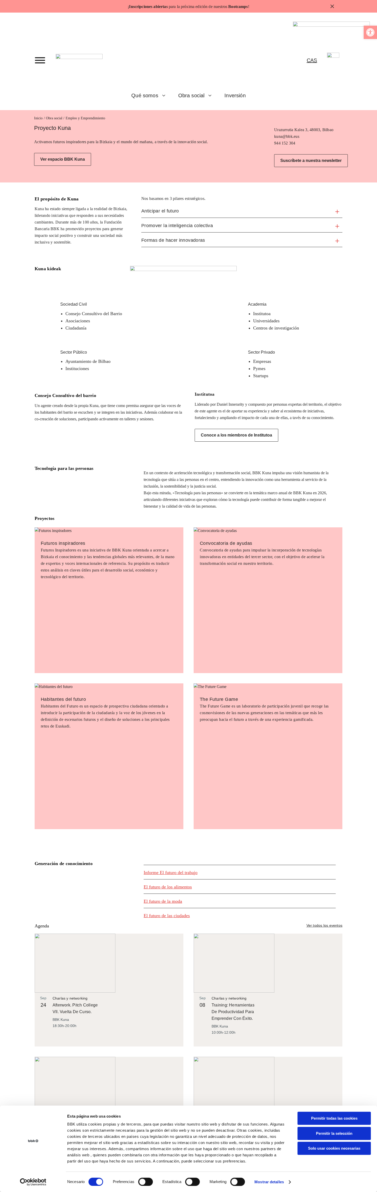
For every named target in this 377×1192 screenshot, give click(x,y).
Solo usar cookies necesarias (334, 1148)
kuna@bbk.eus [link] (286, 136)
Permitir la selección (334, 1133)
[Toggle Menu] (40, 60)
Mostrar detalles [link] (269, 1182)
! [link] (248, 6)
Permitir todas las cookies (334, 1118)
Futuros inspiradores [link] (63, 543)
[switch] (145, 1182)
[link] (370, 32)
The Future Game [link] (219, 699)
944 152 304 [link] (284, 143)
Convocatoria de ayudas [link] (226, 543)
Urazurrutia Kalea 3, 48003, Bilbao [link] (303, 130)
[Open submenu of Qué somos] (165, 95)
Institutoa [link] (205, 394)
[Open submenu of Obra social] (211, 95)
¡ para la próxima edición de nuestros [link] (188, 6)
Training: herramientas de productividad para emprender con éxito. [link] (233, 1012)
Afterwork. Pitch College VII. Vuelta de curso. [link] (75, 1008)
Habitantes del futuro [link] (63, 699)
